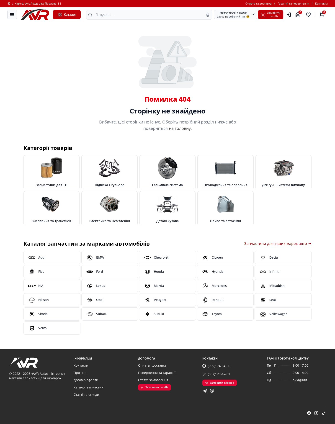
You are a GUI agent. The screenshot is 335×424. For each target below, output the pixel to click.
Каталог (70, 14)
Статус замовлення (153, 380)
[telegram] (204, 391)
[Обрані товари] (309, 14)
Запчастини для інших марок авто (275, 243)
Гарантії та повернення (293, 3)
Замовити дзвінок (222, 383)
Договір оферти (86, 380)
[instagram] (316, 413)
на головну (180, 128)
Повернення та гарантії (156, 372)
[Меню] (12, 14)
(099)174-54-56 (219, 366)
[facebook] (309, 413)
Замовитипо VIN (274, 14)
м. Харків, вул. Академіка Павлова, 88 (36, 3)
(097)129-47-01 (219, 374)
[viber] (212, 391)
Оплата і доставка (152, 365)
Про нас (80, 372)
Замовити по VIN (156, 387)
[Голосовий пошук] (207, 15)
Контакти (321, 3)
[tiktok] (323, 413)
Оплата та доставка (258, 3)
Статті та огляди (86, 394)
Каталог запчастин (88, 387)
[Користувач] (288, 14)
